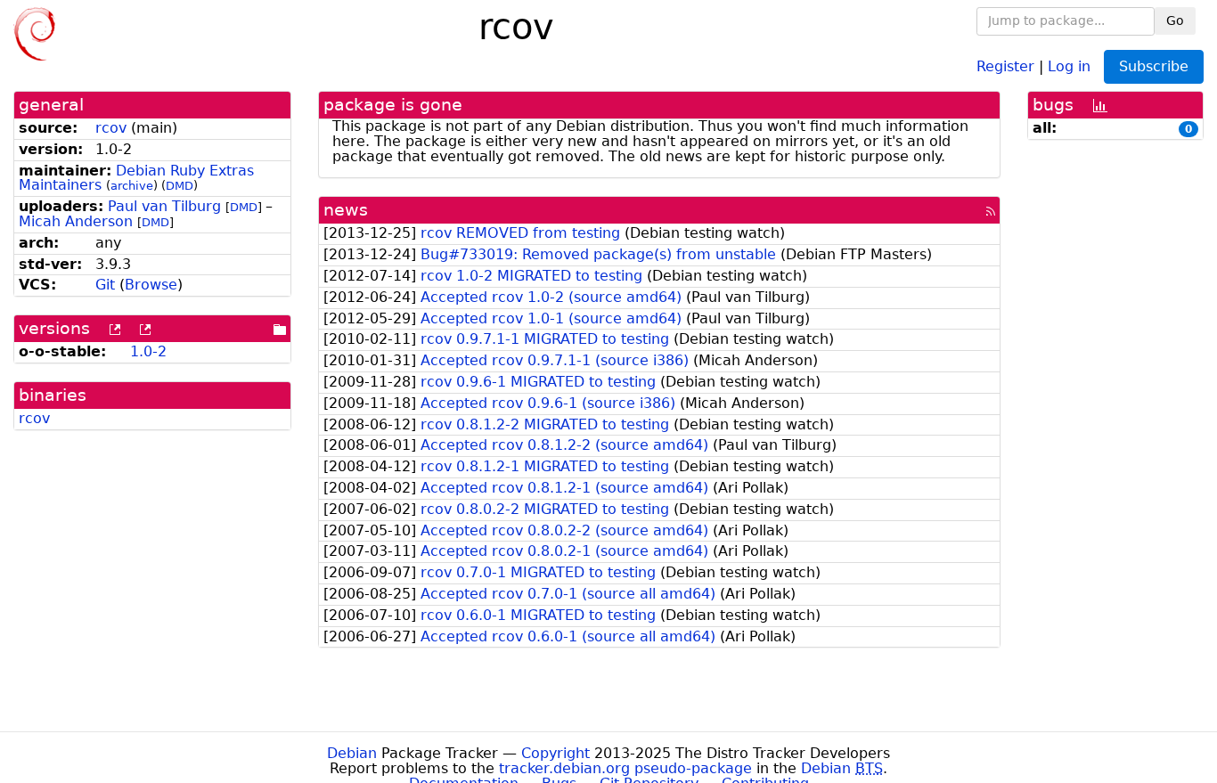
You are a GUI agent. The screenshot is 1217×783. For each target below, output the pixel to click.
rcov (111, 127)
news (345, 210)
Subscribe (1153, 66)
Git (105, 284)
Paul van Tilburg (164, 206)
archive (131, 185)
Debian (352, 753)
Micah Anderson (76, 221)
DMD (179, 185)
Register (1005, 65)
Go (1175, 20)
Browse (151, 284)
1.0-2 (148, 351)
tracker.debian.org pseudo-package (625, 768)
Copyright (555, 753)
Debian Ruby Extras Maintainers (136, 178)
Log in (1069, 65)
